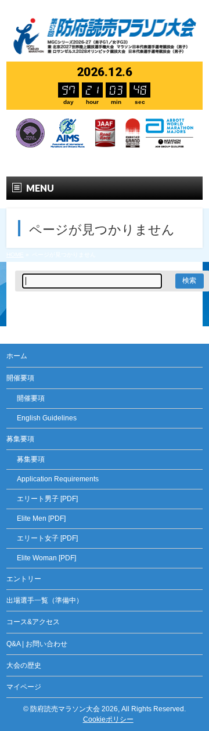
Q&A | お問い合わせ (36, 644)
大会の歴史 (23, 665)
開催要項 (31, 398)
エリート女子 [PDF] (47, 538)
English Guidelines (47, 418)
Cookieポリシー (108, 719)
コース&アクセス (33, 622)
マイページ (23, 687)
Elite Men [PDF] (41, 518)
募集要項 (31, 459)
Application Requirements (58, 479)
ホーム (16, 356)
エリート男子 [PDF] (47, 499)
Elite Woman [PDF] (46, 558)
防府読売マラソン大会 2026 (74, 709)
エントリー (23, 579)
